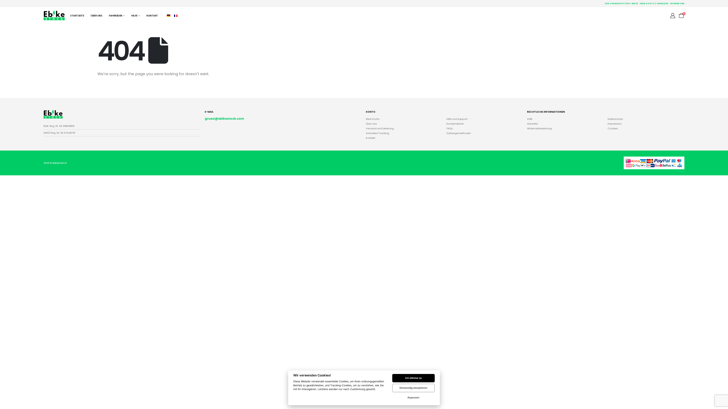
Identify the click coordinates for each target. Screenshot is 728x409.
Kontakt (152, 15)
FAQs (449, 128)
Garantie (532, 124)
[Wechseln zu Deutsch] (168, 15)
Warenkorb (677, 3)
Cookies (613, 128)
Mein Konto (373, 119)
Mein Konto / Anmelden (654, 3)
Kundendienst (455, 124)
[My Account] (673, 15)
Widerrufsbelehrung (539, 128)
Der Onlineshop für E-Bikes (621, 3)
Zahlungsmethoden (458, 133)
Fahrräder (115, 15)
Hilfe (134, 15)
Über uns (96, 15)
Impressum (615, 124)
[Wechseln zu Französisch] (175, 15)
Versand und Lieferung (380, 128)
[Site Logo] (54, 15)
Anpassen (413, 397)
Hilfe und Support (457, 119)
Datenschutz (615, 119)
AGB (529, 119)
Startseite (77, 15)
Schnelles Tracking (377, 133)
